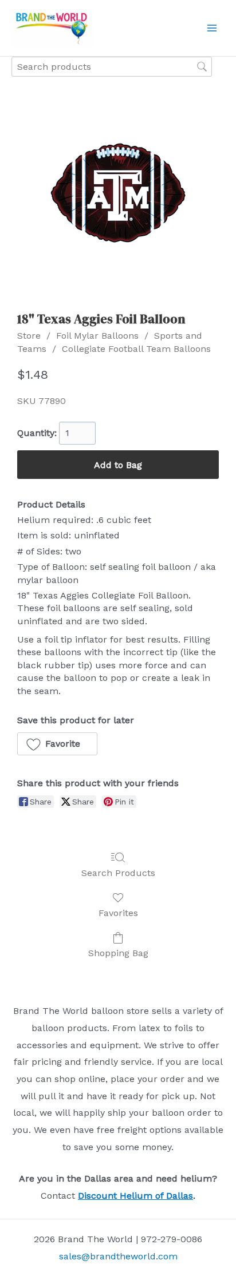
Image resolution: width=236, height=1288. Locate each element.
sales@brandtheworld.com (118, 1256)
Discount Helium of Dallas (135, 1195)
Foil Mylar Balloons (97, 335)
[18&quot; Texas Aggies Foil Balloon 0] (118, 192)
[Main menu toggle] (212, 28)
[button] (57, 743)
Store (29, 335)
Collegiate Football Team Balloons (136, 348)
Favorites (118, 912)
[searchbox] (111, 67)
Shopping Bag (118, 953)
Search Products (118, 872)
